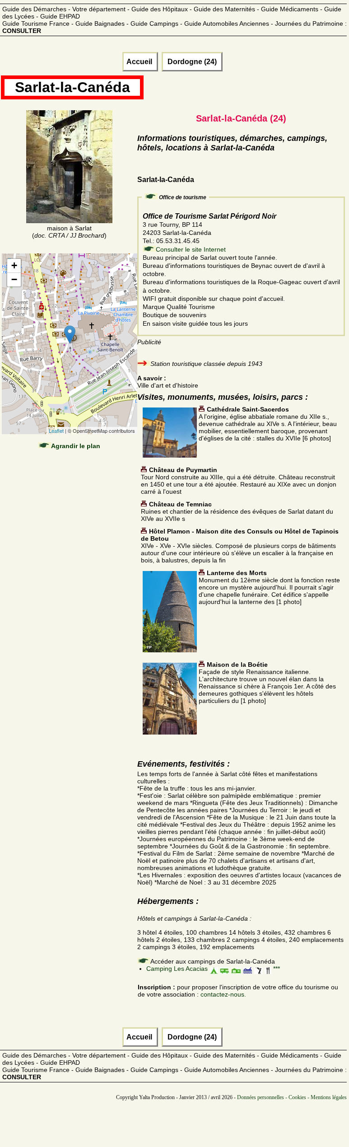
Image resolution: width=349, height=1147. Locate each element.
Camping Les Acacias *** (213, 968)
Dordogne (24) (192, 62)
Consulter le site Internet (191, 249)
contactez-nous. (223, 994)
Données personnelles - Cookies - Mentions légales (292, 1097)
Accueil (140, 62)
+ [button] (14, 265)
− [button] (14, 279)
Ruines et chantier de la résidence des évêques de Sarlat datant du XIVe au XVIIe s (237, 511)
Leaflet (56, 430)
